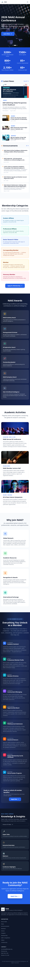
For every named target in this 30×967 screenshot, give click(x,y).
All (26, 145)
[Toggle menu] (27, 2)
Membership (4, 935)
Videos (2, 940)
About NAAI (4, 921)
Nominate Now (7, 35)
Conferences (4, 942)
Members (3, 928)
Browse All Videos (7, 824)
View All (25, 81)
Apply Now (14, 799)
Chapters (3, 933)
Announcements (5, 926)
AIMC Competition (5, 937)
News (2, 924)
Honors (3, 931)
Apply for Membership (14, 286)
